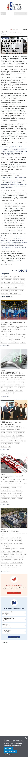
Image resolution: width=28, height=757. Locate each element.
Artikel (6, 31)
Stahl (16, 287)
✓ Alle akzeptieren (10, 751)
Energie (22, 279)
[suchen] (25, 13)
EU (2, 282)
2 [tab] (12, 29)
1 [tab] (10, 29)
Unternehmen (13, 293)
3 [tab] (13, 29)
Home (2, 31)
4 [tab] (15, 29)
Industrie (17, 282)
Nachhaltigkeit (21, 285)
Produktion (3, 287)
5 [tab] (16, 29)
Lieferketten (13, 285)
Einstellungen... (8, 754)
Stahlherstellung (5, 290)
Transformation (5, 293)
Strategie (21, 290)
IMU (12, 282)
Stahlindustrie (14, 290)
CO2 (2, 277)
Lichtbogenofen (5, 285)
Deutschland (18, 277)
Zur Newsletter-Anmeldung (14, 592)
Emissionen (16, 279)
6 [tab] (18, 29)
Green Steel (7, 282)
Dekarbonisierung (9, 277)
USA (19, 293)
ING (22, 282)
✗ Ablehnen (8, 748)
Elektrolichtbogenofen (6, 279)
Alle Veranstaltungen (14, 637)
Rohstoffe (10, 287)
